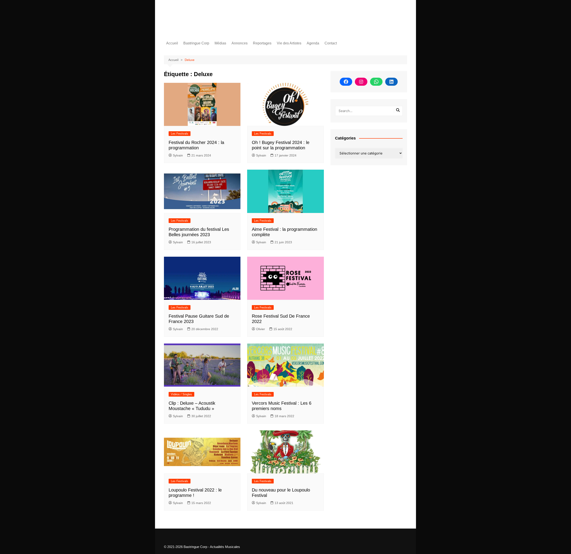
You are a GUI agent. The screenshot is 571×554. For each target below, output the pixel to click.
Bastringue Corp (196, 43)
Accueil (172, 43)
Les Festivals (179, 133)
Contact (331, 43)
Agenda (313, 43)
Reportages (262, 43)
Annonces (240, 43)
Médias (220, 43)
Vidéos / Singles (181, 394)
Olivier (260, 329)
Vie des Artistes (289, 43)
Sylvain (178, 155)
